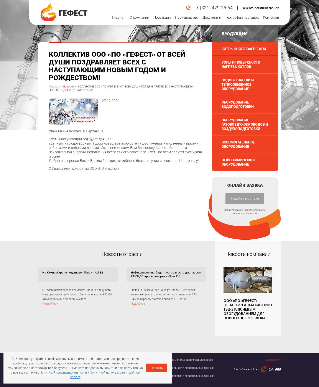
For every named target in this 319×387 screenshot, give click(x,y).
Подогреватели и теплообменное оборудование (238, 84)
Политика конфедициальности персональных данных (179, 368)
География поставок (242, 17)
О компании (139, 17)
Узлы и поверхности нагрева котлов (241, 64)
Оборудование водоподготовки (238, 104)
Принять (157, 368)
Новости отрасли (122, 253)
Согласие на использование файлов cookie (186, 360)
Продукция (162, 17)
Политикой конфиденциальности (63, 372)
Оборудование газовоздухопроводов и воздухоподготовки (245, 124)
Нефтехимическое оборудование (239, 162)
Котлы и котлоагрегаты (244, 48)
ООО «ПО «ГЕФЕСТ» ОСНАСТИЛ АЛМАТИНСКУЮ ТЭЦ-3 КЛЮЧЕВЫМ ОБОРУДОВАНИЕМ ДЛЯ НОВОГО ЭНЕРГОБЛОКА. (248, 309)
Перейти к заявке (245, 198)
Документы (211, 17)
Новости (68, 86)
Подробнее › (50, 303)
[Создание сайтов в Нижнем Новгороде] (271, 369)
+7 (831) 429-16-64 (213, 7)
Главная (118, 17)
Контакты (271, 17)
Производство (186, 17)
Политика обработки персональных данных (186, 376)
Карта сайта (273, 360)
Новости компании (247, 253)
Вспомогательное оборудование (238, 144)
